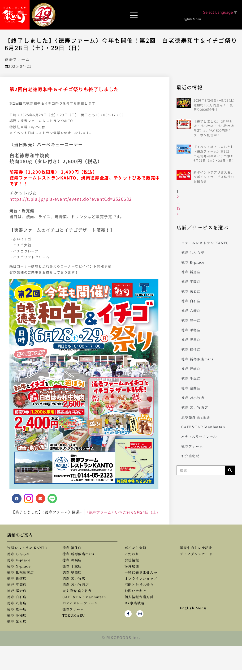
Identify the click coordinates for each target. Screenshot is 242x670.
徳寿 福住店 (191, 349)
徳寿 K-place (193, 262)
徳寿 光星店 (191, 339)
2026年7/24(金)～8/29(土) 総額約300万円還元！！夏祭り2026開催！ (214, 105)
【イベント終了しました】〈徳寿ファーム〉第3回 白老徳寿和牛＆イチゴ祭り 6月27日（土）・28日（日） (216, 154)
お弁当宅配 (190, 455)
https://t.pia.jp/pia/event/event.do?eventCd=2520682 (70, 199)
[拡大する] (153, 284)
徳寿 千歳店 (191, 378)
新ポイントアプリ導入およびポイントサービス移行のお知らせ (214, 177)
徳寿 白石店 (191, 301)
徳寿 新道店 (191, 271)
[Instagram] (139, 613)
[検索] (230, 470)
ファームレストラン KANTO (205, 242)
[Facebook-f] (128, 613)
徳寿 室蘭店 (191, 388)
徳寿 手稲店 (191, 330)
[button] (133, 15)
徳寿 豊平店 (191, 320)
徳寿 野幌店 (191, 368)
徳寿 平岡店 (191, 281)
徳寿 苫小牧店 (192, 397)
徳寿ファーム (17, 59)
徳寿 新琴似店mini (197, 359)
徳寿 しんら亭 (192, 252)
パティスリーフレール (199, 436)
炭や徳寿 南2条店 (195, 417)
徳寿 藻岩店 (191, 291)
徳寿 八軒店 (191, 310)
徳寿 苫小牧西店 (194, 407)
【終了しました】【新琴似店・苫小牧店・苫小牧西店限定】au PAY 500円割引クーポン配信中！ (214, 128)
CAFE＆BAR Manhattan (203, 426)
